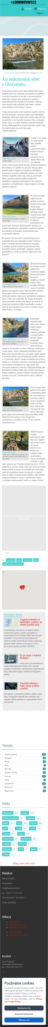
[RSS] (3, 754)
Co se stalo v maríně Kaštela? (24, 665)
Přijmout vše (24, 1020)
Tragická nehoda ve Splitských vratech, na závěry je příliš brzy (24, 634)
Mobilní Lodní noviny (18, 927)
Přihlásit (28, 9)
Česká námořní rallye (18, 935)
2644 (43, 783)
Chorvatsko (11, 560)
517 (44, 761)
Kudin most (27, 560)
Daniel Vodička (9, 73)
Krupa (36, 560)
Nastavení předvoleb (24, 1014)
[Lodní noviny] (23, 2)
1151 (43, 776)
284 (44, 772)
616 (44, 791)
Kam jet (39, 73)
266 (44, 769)
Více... (4, 971)
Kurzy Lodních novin (18, 925)
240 (44, 758)
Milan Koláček (15, 932)
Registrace (42, 9)
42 (44, 765)
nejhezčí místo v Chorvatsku (13, 564)
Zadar (19, 560)
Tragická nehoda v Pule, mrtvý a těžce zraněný (24, 693)
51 (44, 787)
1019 (43, 754)
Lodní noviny (14, 922)
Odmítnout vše (24, 1008)
